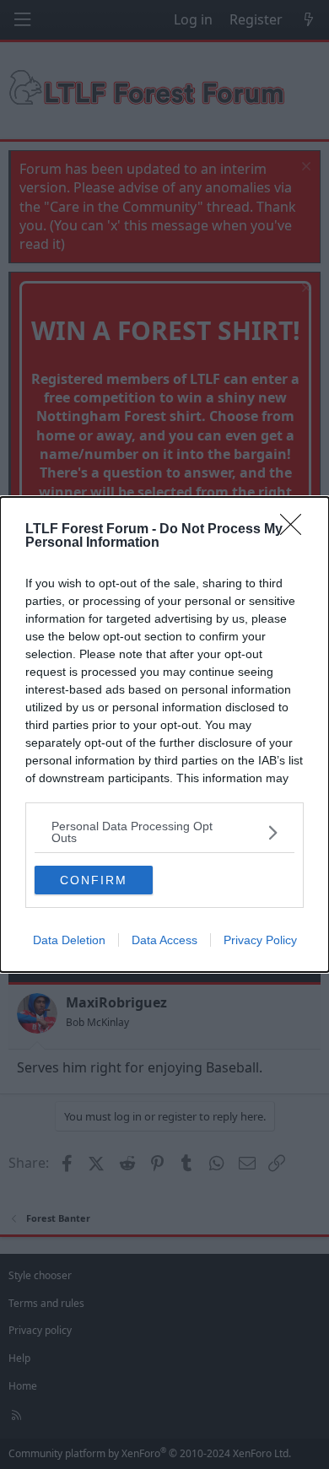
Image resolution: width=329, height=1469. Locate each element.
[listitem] (164, 832)
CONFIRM (93, 880)
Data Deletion (69, 940)
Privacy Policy (260, 940)
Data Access (164, 940)
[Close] (296, 530)
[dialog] (164, 734)
